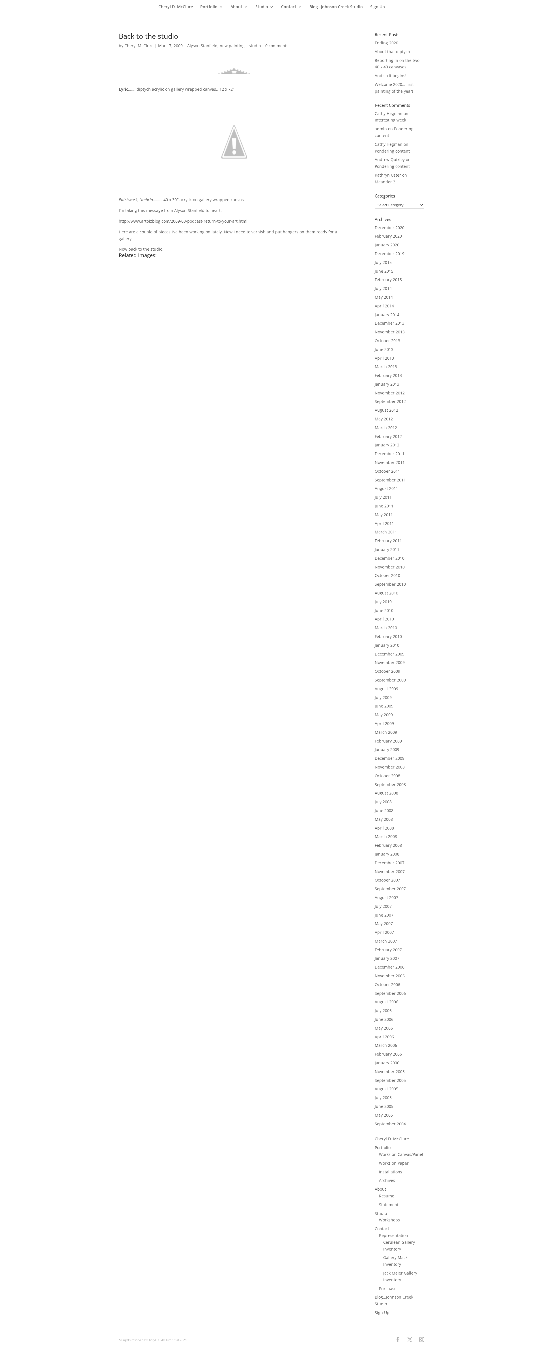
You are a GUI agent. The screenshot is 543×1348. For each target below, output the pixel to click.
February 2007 (388, 949)
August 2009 (386, 688)
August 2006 (386, 1001)
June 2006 (384, 1019)
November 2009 (390, 662)
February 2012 (388, 436)
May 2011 (384, 514)
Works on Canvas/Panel (401, 1154)
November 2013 (390, 332)
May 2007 (384, 923)
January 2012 (387, 445)
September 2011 (390, 480)
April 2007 (384, 932)
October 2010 (387, 575)
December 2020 (389, 227)
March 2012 (386, 427)
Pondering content (392, 151)
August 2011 (386, 488)
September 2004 (390, 1123)
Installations (390, 1172)
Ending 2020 (386, 42)
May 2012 (384, 419)
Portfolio (208, 7)
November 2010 (390, 567)
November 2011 (390, 462)
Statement (388, 1204)
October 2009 (387, 671)
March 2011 (386, 532)
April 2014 (384, 306)
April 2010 (384, 619)
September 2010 (390, 584)
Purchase (388, 1288)
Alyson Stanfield (202, 45)
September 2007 (390, 888)
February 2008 (388, 845)
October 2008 (387, 775)
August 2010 (386, 593)
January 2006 (387, 1062)
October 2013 (387, 340)
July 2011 (383, 497)
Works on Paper (394, 1163)
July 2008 (383, 801)
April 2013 (384, 358)
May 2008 (384, 819)
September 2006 (390, 993)
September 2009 (390, 680)
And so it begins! (390, 75)
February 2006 (388, 1054)
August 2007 (386, 897)
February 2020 (388, 236)
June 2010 (384, 610)
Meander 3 (385, 181)
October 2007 (387, 880)
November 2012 (390, 393)
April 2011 (384, 523)
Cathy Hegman (388, 113)
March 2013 (386, 366)
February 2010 (388, 636)
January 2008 (387, 854)
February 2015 (388, 279)
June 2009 (384, 706)
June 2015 (384, 271)
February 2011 (388, 540)
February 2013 (388, 375)
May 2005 (384, 1115)
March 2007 (386, 941)
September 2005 (390, 1080)
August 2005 (386, 1088)
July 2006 (383, 1010)
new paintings (233, 45)
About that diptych (392, 51)
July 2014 (383, 288)
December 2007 (389, 862)
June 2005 (384, 1106)
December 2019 (389, 253)
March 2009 (386, 732)
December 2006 (389, 967)
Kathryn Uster (388, 175)
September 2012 (390, 401)
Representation (393, 1235)
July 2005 (383, 1097)
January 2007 (387, 958)
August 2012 (386, 410)
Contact (288, 7)
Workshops (389, 1220)
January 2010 (387, 645)
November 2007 (390, 871)
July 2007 (383, 906)
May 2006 (384, 1028)
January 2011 (387, 549)
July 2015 (383, 262)
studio (255, 45)
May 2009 (384, 714)
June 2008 (384, 810)
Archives (387, 1180)
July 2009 (383, 697)
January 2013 (387, 384)
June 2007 (384, 915)
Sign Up (377, 7)
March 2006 (386, 1045)
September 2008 (390, 784)
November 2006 (390, 975)
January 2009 (387, 749)
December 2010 (389, 558)
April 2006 (384, 1036)
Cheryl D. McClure (175, 7)
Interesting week (390, 120)
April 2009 (384, 723)
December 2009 (389, 654)
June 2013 (384, 349)
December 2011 (389, 453)
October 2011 (387, 471)
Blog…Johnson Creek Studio (336, 7)
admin (381, 128)
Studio (261, 7)
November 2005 (390, 1071)
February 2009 (388, 741)
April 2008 (384, 828)
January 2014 (387, 314)
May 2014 (384, 297)
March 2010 (386, 627)
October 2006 (387, 984)
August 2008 (386, 793)
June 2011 (384, 506)
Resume (386, 1196)
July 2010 (383, 601)
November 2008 (390, 767)
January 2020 (387, 245)
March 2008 (386, 836)
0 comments (276, 45)
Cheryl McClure (139, 45)
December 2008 (389, 758)
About (236, 7)
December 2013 (389, 323)
